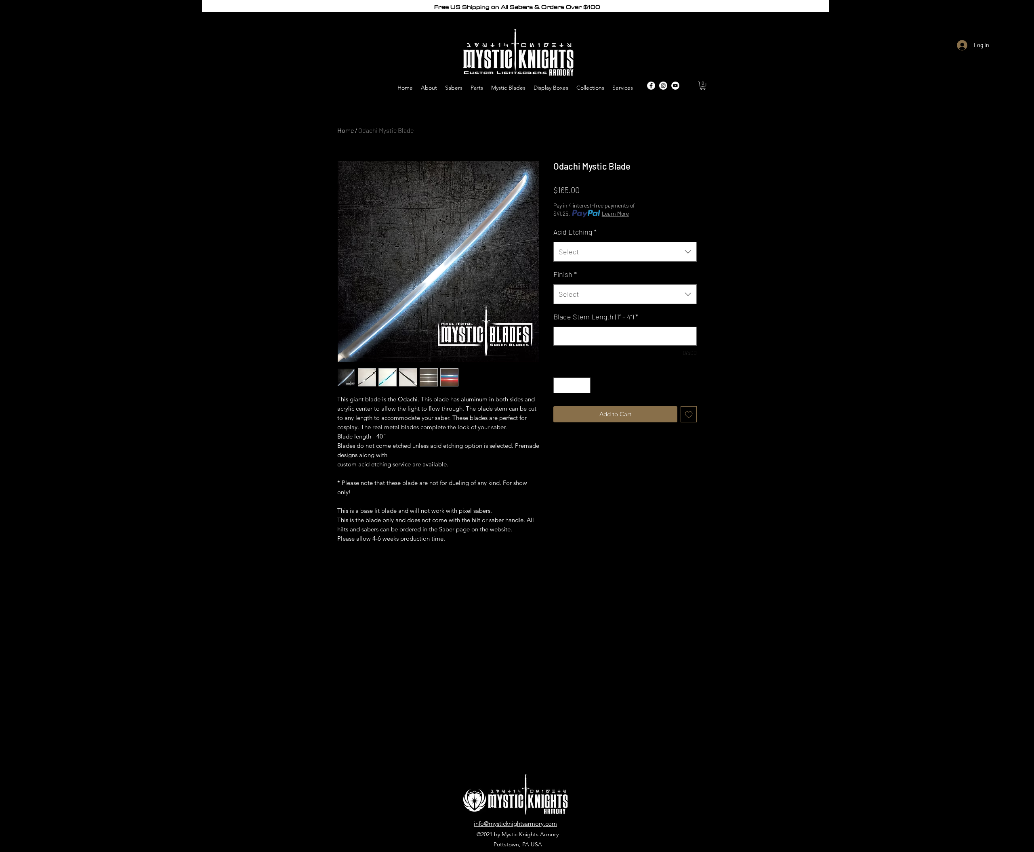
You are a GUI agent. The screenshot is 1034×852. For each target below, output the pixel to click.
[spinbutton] (572, 385)
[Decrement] (560, 385)
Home (345, 130)
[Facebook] (651, 86)
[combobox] (625, 252)
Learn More (615, 213)
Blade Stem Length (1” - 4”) (595, 316)
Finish (565, 274)
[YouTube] (675, 86)
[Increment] (584, 385)
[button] (703, 86)
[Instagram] (663, 86)
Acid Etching (575, 231)
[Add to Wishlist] (689, 414)
